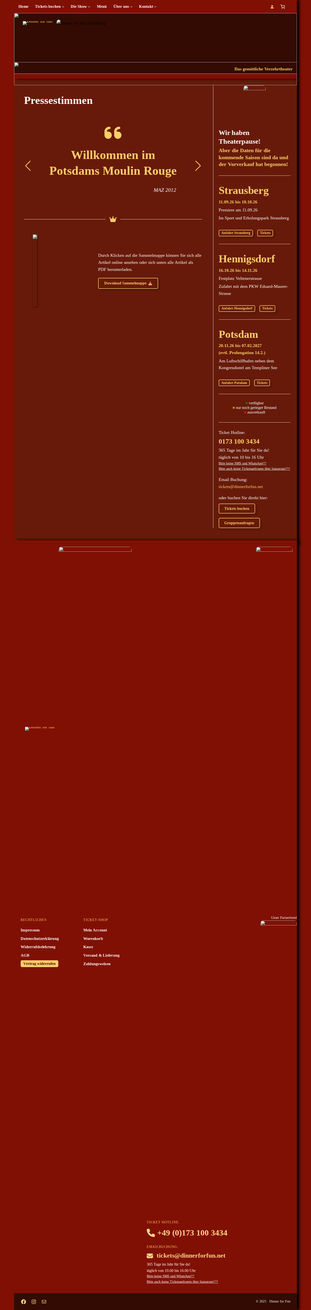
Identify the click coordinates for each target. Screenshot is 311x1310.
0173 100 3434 (239, 441)
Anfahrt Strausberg (235, 233)
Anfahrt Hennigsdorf (236, 308)
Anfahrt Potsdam (234, 383)
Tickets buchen (236, 508)
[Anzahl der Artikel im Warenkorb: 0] (282, 6)
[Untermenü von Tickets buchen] (63, 6)
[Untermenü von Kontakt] (155, 6)
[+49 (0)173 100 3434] (187, 1232)
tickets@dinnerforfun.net (241, 486)
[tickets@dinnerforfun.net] (186, 1256)
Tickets (265, 233)
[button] (128, 283)
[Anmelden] (272, 6)
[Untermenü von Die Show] (89, 6)
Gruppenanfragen (239, 523)
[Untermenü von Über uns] (131, 6)
